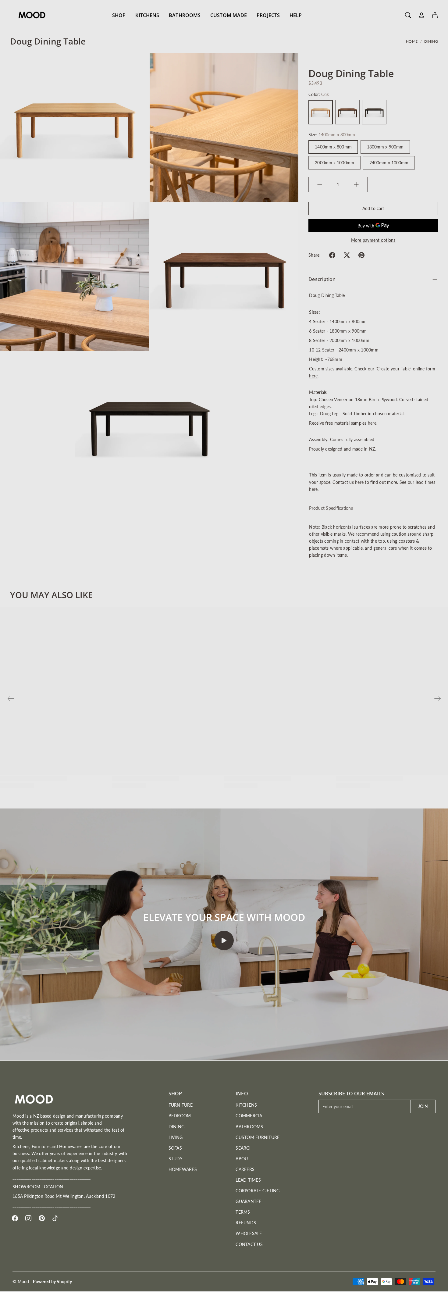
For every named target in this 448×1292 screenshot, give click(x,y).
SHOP (119, 15)
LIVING (176, 1137)
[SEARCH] (408, 15)
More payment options (373, 240)
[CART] (435, 15)
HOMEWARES (183, 1169)
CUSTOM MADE (228, 15)
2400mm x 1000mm (389, 162)
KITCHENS (147, 15)
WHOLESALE (249, 1233)
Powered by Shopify (52, 1281)
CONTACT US (249, 1244)
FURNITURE (181, 1105)
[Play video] (224, 940)
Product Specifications (331, 508)
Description (322, 279)
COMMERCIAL (250, 1115)
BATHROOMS (185, 15)
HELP (296, 15)
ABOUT (243, 1158)
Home (412, 41)
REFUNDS (246, 1222)
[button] (332, 255)
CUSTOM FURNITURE (257, 1137)
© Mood (20, 1281)
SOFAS (175, 1148)
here (313, 375)
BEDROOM (180, 1115)
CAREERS (245, 1169)
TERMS (243, 1212)
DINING (431, 41)
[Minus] (320, 184)
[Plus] (356, 184)
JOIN (423, 1106)
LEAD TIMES (248, 1180)
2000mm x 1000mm (334, 162)
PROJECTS (268, 15)
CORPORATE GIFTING (257, 1190)
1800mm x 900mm (385, 146)
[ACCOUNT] (421, 15)
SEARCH (244, 1148)
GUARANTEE (248, 1201)
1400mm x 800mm (333, 146)
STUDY (176, 1158)
